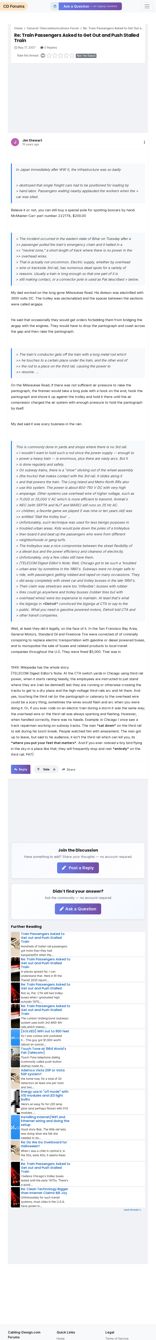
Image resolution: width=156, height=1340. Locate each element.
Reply (22, 769)
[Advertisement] (78, 95)
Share (70, 769)
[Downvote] (54, 769)
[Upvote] (38, 769)
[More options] (144, 142)
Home (18, 28)
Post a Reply (81, 867)
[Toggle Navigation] (147, 6)
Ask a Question (80, 908)
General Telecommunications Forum (53, 28)
